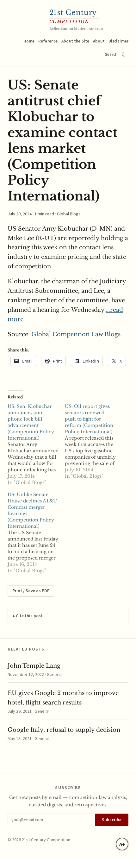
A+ (122, 844)
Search (111, 54)
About (99, 41)
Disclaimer (118, 41)
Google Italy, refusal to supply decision (64, 729)
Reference (48, 41)
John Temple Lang (34, 665)
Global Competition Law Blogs (76, 334)
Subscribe (111, 819)
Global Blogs (69, 214)
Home (29, 41)
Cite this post (29, 616)
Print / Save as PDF (30, 590)
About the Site (75, 41)
